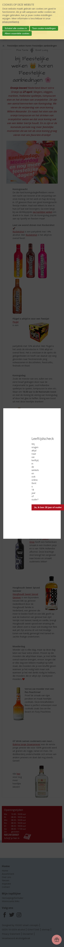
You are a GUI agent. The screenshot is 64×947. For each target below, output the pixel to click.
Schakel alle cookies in (16, 28)
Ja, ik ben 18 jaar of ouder (48, 507)
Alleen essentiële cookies (17, 33)
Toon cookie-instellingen (44, 28)
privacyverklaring (10, 21)
